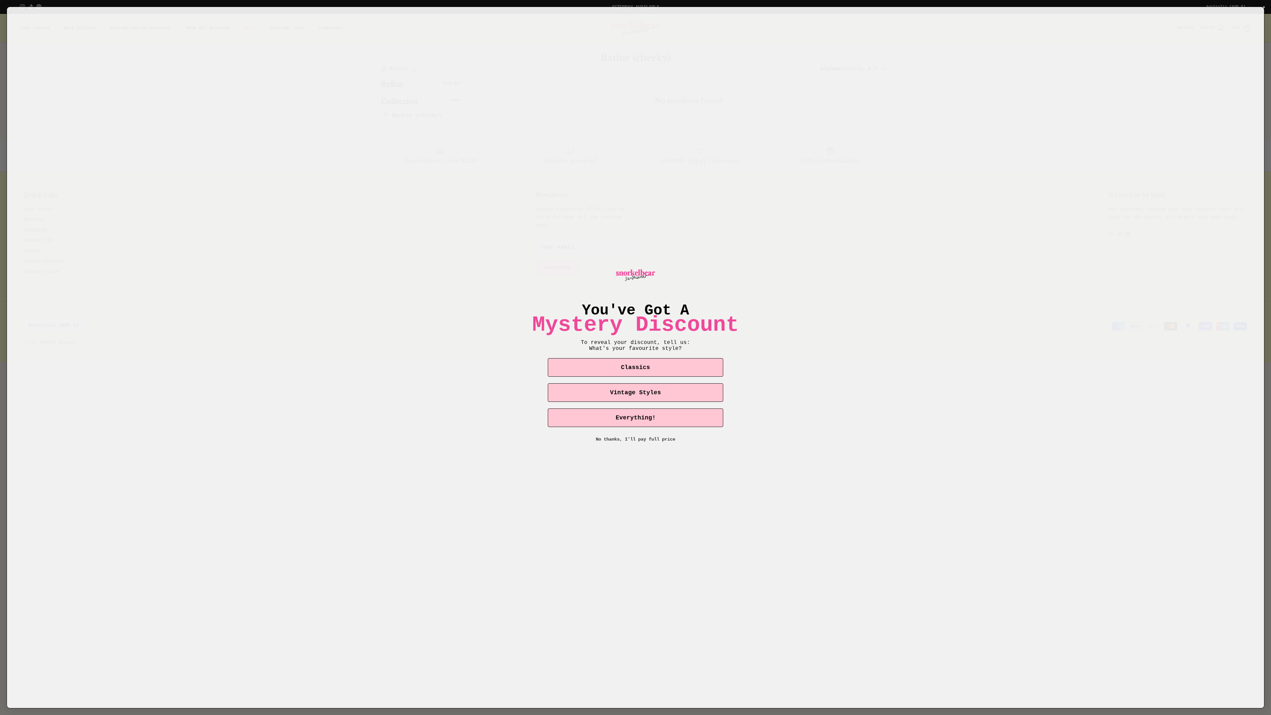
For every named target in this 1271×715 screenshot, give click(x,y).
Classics (635, 367)
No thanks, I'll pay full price (635, 439)
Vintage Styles (635, 392)
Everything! (636, 417)
